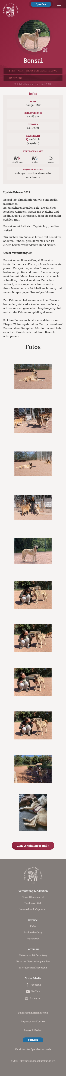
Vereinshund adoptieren (33, 909)
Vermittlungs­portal (33, 897)
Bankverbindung (33, 932)
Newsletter (33, 938)
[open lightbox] (33, 376)
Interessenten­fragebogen (33, 967)
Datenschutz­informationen (33, 1012)
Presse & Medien (33, 1030)
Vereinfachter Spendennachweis (33, 1049)
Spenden (41, 4)
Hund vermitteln (33, 903)
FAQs (33, 926)
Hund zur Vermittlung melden (33, 961)
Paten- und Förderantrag (33, 955)
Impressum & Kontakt (33, 1021)
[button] (58, 4)
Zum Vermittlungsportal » (33, 845)
